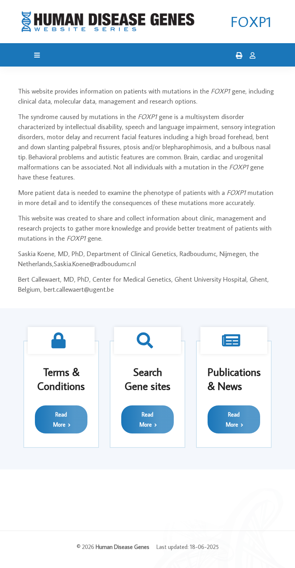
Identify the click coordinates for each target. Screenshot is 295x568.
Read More (60, 419)
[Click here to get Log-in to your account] (250, 56)
